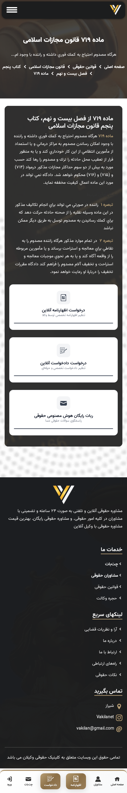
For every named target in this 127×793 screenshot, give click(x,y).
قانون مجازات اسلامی (47, 67)
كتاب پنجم (11, 67)
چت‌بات (111, 564)
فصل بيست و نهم (71, 73)
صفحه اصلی (114, 67)
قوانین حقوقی (84, 67)
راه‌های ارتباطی (105, 663)
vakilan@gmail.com (95, 728)
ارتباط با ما (108, 652)
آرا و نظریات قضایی (101, 629)
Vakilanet (105, 717)
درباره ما (110, 641)
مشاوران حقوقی (104, 575)
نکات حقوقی (107, 675)
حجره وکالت (107, 598)
